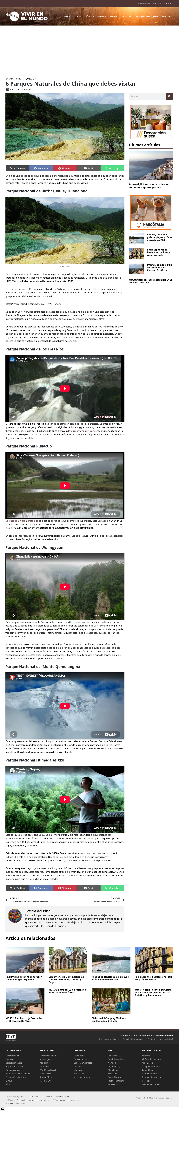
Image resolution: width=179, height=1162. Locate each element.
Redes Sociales (47, 1073)
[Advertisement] (89, 49)
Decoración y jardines (16, 1077)
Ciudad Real (147, 1070)
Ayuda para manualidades (18, 1073)
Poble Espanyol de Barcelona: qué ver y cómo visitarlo (158, 252)
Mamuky (78, 1070)
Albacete (146, 1055)
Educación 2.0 (114, 1055)
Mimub (9, 1080)
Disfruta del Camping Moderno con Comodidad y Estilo (109, 1019)
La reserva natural (15, 289)
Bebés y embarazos (83, 1062)
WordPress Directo (48, 1070)
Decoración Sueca (14, 1062)
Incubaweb (45, 1066)
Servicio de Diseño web (133, 1039)
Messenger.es (46, 1059)
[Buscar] (169, 96)
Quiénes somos (144, 3)
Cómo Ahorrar (114, 1077)
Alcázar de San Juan (151, 1059)
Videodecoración (13, 1070)
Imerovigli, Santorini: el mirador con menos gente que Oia (149, 186)
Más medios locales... (152, 1084)
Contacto (168, 3)
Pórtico (9, 1084)
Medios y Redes (164, 1035)
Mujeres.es (79, 1073)
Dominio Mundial (116, 1059)
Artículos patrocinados (109, 1039)
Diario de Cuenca (150, 1073)
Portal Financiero (116, 1080)
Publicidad (157, 3)
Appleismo (45, 1062)
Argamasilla (147, 1062)
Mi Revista (113, 1084)
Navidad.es (113, 1062)
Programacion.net (48, 1055)
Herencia (146, 1080)
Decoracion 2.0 (12, 1055)
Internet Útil (45, 1080)
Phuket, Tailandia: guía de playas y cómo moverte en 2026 (159, 237)
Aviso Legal (140, 1098)
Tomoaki (68, 267)
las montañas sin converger (86, 430)
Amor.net (78, 1066)
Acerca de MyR (166, 1039)
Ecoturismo (14, 78)
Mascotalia (113, 1073)
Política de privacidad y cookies (159, 1098)
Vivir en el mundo (82, 1077)
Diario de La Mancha (151, 1077)
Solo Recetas (80, 1055)
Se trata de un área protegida (21, 520)
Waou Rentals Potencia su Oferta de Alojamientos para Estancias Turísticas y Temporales (153, 992)
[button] (71, 16)
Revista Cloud (46, 1077)
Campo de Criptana (151, 1066)
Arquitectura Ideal (14, 1066)
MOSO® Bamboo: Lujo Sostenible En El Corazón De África (159, 267)
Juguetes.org (114, 1066)
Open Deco (11, 1059)
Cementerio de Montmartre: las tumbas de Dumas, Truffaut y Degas (66, 979)
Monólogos (113, 1070)
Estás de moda (81, 1059)
